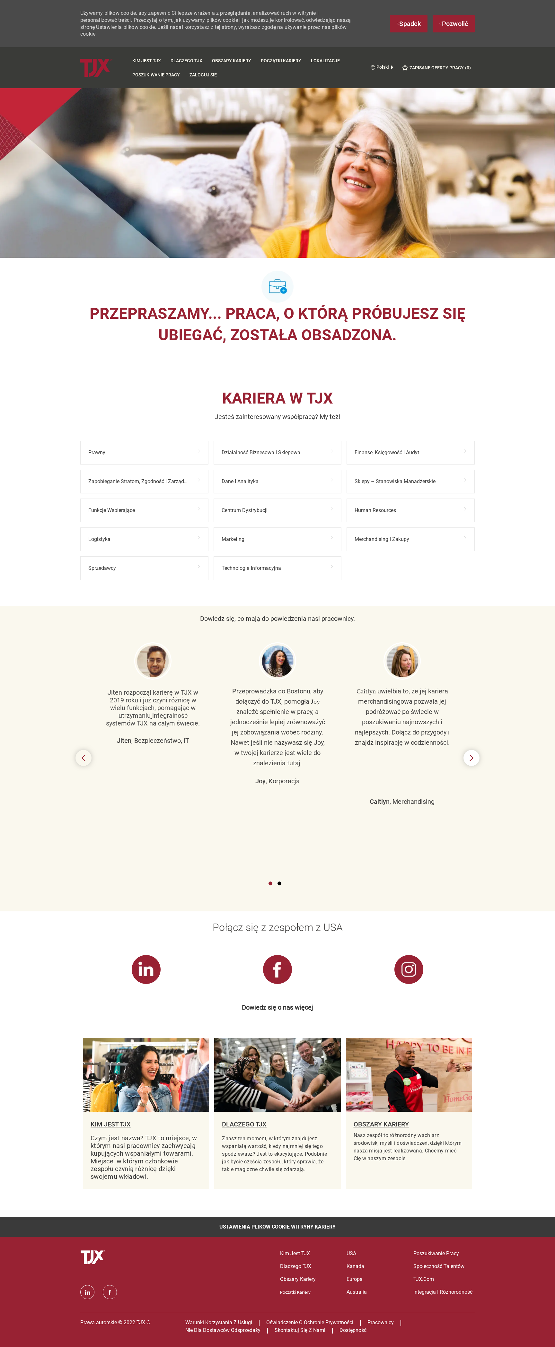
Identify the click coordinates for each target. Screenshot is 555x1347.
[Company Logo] (104, 67)
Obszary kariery (231, 60)
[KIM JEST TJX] (146, 1113)
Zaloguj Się (203, 75)
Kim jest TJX (146, 60)
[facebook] (110, 1292)
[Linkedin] (87, 1292)
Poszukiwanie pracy (156, 75)
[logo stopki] (93, 1257)
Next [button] (471, 758)
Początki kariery (281, 60)
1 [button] (270, 883)
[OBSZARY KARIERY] (409, 1113)
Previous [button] (83, 758)
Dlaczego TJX (186, 60)
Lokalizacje (325, 60)
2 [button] (279, 883)
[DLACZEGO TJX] (277, 1113)
